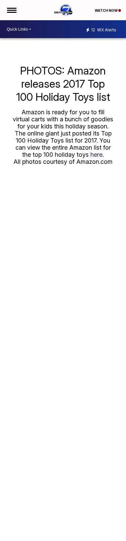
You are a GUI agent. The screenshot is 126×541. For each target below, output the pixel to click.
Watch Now (106, 10)
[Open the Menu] (11, 10)
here (96, 154)
